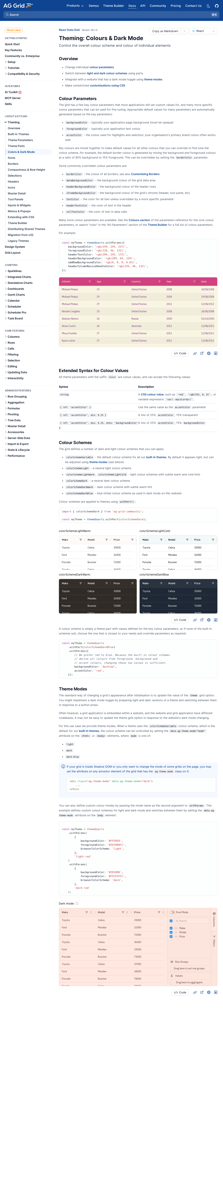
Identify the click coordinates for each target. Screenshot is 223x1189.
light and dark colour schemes (107, 73)
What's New (14, 30)
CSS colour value (152, 394)
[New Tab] (201, 353)
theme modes (153, 79)
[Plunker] (215, 353)
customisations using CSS (107, 85)
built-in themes (156, 457)
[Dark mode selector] (208, 5)
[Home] (18, 5)
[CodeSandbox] (208, 353)
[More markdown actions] (184, 31)
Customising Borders (145, 174)
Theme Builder (157, 224)
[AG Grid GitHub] (217, 5)
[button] (111, 14)
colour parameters (102, 67)
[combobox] (203, 31)
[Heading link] (82, 58)
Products (73, 5)
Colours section (139, 220)
